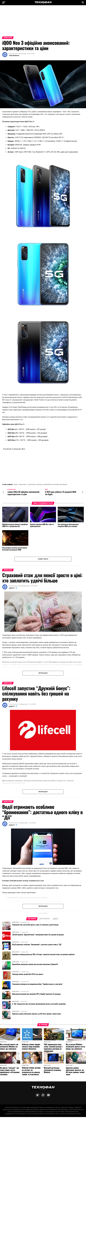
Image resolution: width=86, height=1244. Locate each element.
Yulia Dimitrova (14, 55)
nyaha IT (12, 652)
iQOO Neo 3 (23, 549)
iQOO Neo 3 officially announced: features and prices (48, 549)
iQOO (16, 549)
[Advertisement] (43, 21)
